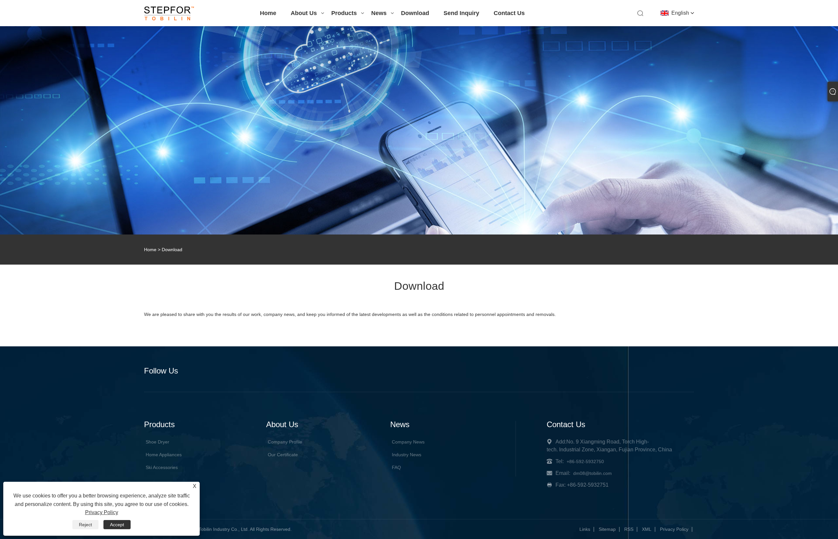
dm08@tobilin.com (592, 473)
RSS (628, 529)
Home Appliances (164, 454)
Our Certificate (283, 454)
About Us (304, 13)
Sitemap (607, 529)
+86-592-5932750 (585, 461)
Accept (117, 524)
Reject (85, 524)
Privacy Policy (674, 529)
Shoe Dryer (157, 441)
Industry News (406, 454)
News (379, 13)
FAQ (396, 467)
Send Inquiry (461, 13)
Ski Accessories (162, 467)
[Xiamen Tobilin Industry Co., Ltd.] (169, 19)
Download (415, 13)
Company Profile (285, 441)
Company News (408, 441)
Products (344, 13)
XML (646, 529)
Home (268, 13)
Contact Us (509, 13)
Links (584, 529)
